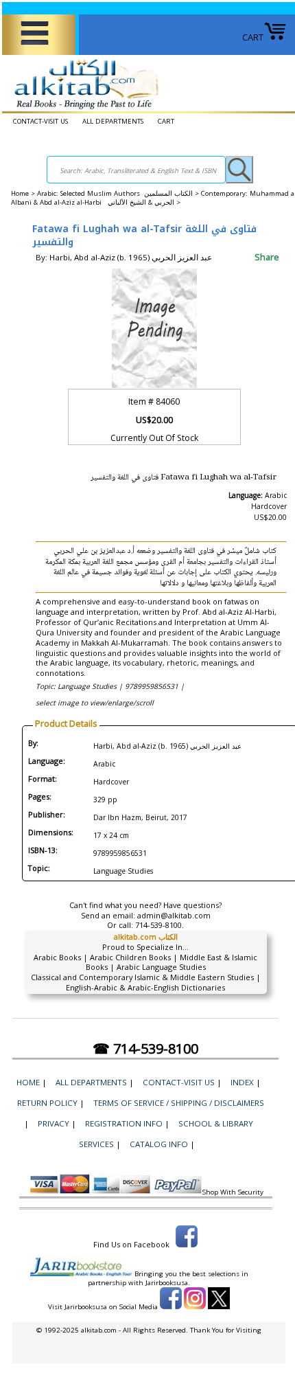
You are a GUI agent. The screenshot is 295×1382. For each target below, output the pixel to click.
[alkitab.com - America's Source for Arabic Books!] (82, 109)
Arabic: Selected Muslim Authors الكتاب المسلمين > (119, 193)
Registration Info (124, 1123)
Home (20, 193)
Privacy (53, 1123)
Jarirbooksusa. (167, 1282)
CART (252, 37)
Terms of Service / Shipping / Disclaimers (178, 1103)
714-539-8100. (159, 925)
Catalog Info (159, 1144)
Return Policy (47, 1103)
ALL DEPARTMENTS (112, 121)
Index (242, 1082)
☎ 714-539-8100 (145, 1048)
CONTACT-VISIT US (40, 121)
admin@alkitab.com (174, 915)
